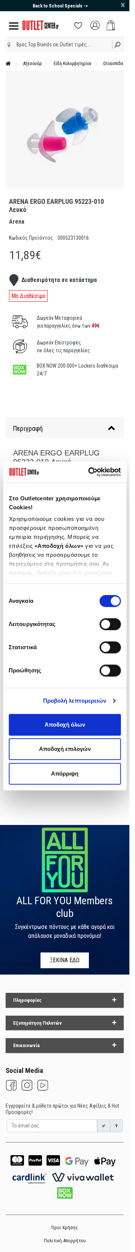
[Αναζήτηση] (118, 44)
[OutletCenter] (40, 24)
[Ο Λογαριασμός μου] (95, 24)
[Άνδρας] (103, 1126)
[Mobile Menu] (12, 25)
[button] (9, 44)
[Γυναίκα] (117, 1126)
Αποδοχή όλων (65, 724)
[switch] (110, 624)
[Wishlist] (78, 24)
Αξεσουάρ (32, 63)
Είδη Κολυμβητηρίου (73, 63)
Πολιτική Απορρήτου (65, 1240)
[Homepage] (8, 63)
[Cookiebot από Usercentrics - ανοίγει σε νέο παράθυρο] (90, 472)
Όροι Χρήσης (64, 1227)
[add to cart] (111, 25)
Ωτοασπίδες (114, 63)
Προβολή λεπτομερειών (74, 700)
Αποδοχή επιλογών (65, 749)
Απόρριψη (64, 773)
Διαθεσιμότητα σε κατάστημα (59, 279)
